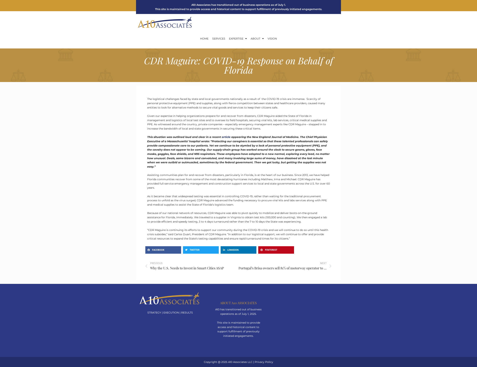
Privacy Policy (264, 362)
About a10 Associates (238, 303)
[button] (163, 250)
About (255, 38)
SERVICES (218, 38)
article (226, 137)
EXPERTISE (236, 38)
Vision (272, 38)
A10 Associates (237, 362)
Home (204, 38)
